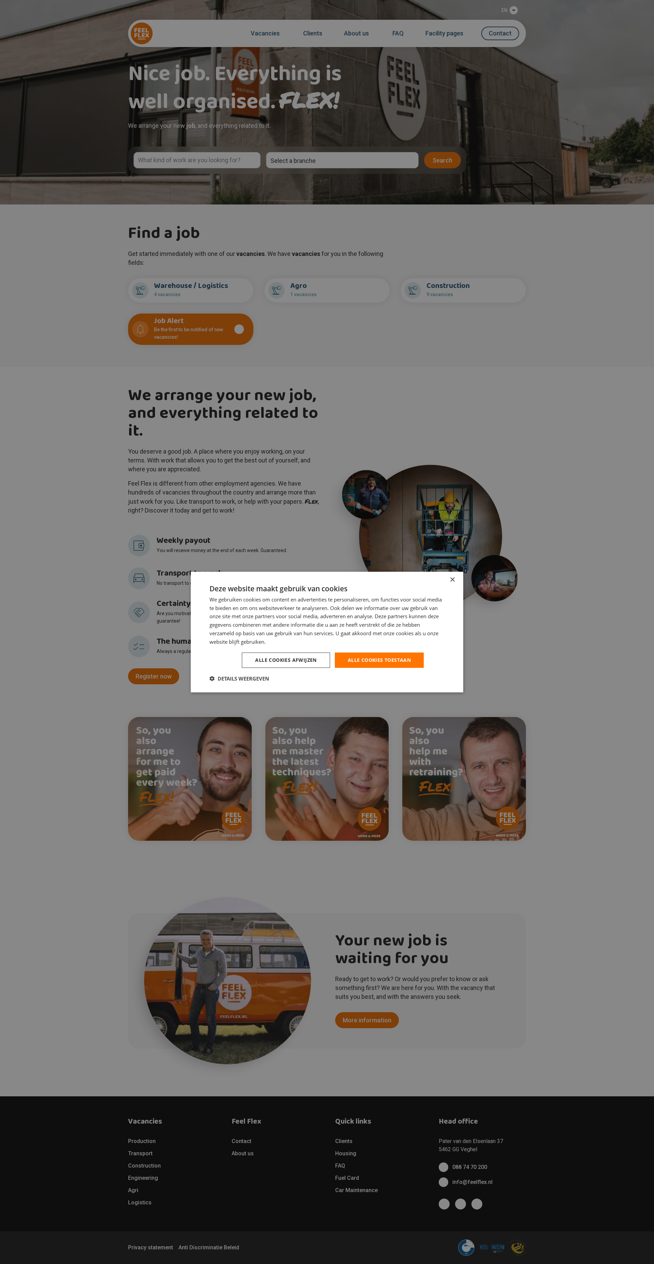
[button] (239, 678)
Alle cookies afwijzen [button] (285, 660)
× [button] (452, 579)
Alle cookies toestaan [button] (379, 660)
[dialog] (327, 632)
